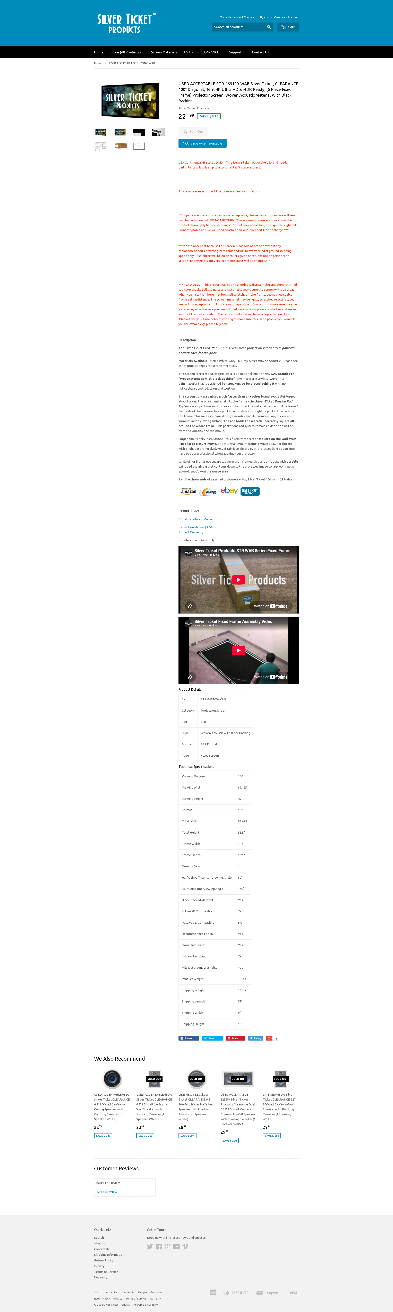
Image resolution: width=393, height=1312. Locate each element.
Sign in (263, 17)
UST (187, 52)
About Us (100, 1243)
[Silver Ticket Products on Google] (168, 1248)
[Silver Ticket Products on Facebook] (159, 1248)
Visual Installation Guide (195, 519)
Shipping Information (109, 1254)
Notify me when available (202, 143)
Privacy (99, 1266)
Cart (291, 27)
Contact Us (260, 52)
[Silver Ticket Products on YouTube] (176, 1248)
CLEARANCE (210, 52)
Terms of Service (106, 1272)
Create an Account (286, 17)
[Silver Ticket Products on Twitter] (150, 1248)
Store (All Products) (126, 52)
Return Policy (103, 1260)
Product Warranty (190, 532)
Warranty (100, 1277)
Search (99, 1237)
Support (236, 52)
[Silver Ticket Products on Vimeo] (185, 1248)
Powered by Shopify (145, 1304)
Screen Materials (164, 52)
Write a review (106, 1191)
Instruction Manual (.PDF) (195, 527)
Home (99, 52)
